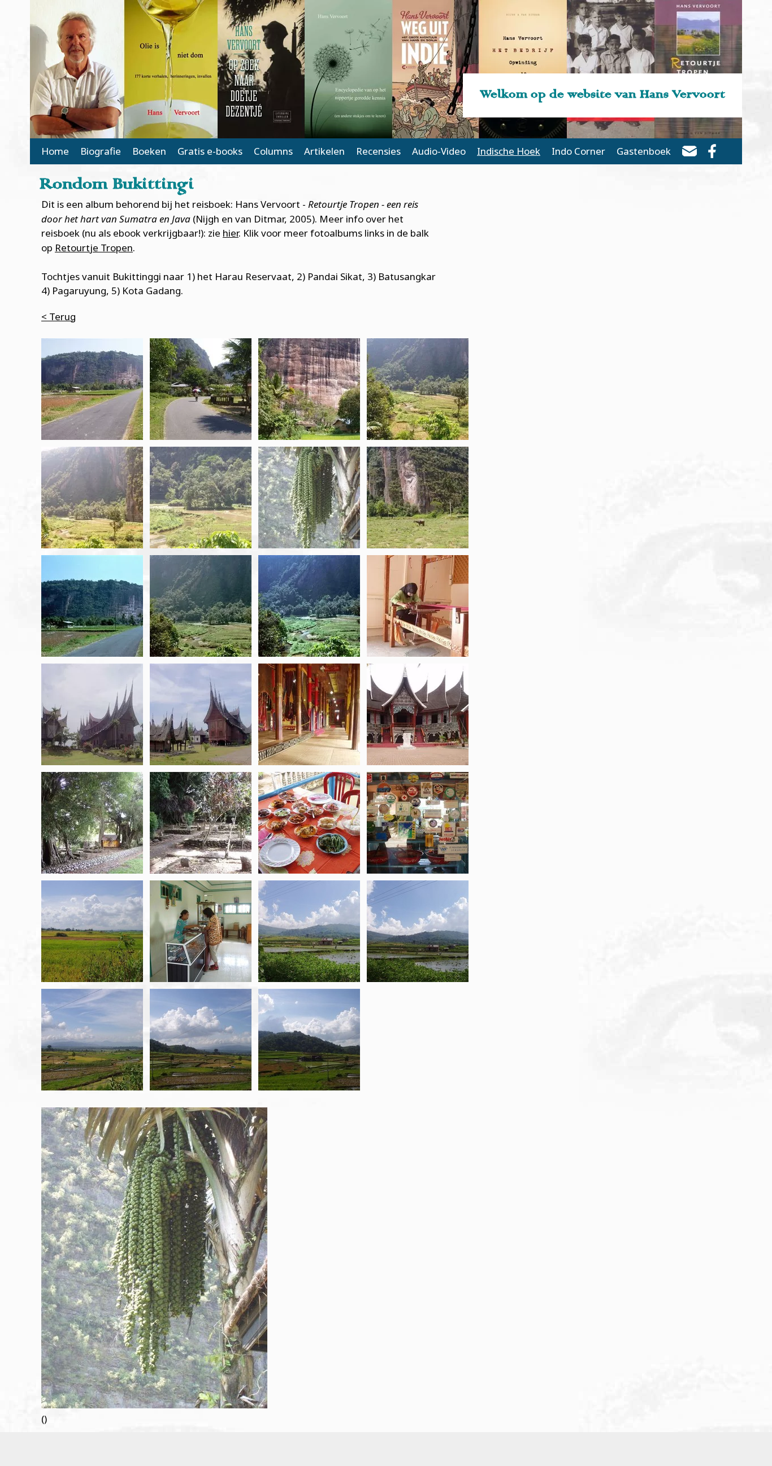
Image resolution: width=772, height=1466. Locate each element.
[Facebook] (712, 153)
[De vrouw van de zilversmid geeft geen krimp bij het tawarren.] (200, 931)
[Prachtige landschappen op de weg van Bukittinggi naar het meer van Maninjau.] (309, 931)
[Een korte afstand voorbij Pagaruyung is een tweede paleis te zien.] (418, 714)
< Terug (58, 316)
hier (230, 232)
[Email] (689, 153)
